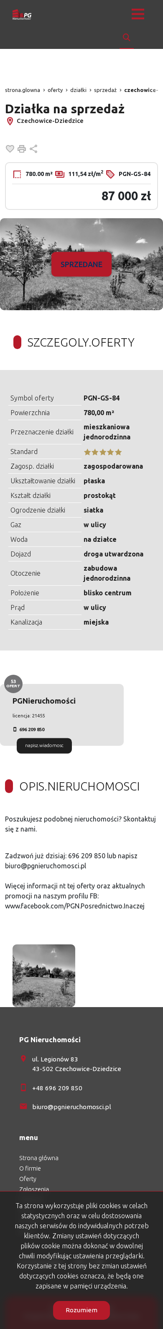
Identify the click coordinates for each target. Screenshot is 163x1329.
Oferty (27, 1179)
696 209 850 (31, 729)
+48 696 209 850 (57, 1088)
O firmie (30, 1168)
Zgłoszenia (34, 1189)
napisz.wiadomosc (44, 745)
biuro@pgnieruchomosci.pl (71, 1106)
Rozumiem (81, 1310)
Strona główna (39, 1158)
